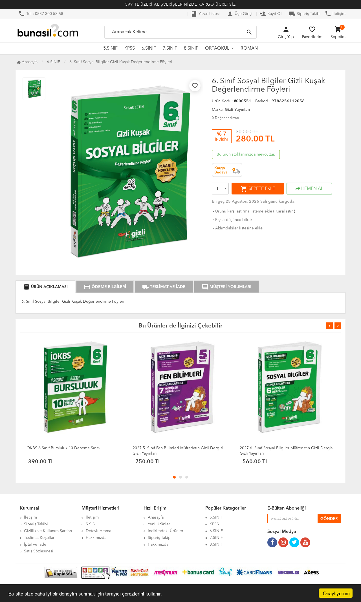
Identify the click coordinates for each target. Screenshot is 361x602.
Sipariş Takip (159, 538)
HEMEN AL (311, 189)
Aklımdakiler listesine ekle (237, 228)
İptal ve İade (35, 544)
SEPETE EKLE (258, 188)
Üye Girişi (239, 14)
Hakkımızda (96, 538)
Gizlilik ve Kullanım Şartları (48, 531)
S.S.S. (91, 524)
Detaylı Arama (98, 531)
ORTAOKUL (217, 48)
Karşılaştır (284, 211)
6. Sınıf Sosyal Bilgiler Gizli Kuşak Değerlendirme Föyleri (120, 62)
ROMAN (249, 48)
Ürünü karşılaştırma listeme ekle (242, 211)
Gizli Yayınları (237, 110)
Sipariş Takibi (305, 14)
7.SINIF (170, 48)
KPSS (129, 48)
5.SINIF (110, 48)
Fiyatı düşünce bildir (232, 220)
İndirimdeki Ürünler (165, 531)
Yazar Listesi (205, 14)
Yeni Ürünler (159, 524)
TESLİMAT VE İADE (164, 287)
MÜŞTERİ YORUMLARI (226, 287)
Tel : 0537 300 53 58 (40, 14)
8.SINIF (191, 48)
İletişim (335, 14)
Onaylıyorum (336, 593)
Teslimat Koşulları (40, 538)
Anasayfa (29, 62)
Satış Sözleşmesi (38, 551)
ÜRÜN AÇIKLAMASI (45, 287)
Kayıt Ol (270, 14)
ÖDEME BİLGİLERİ (105, 287)
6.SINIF (149, 48)
